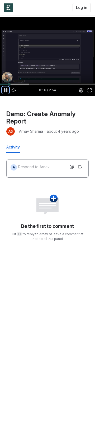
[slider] (47, 84)
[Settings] (81, 90)
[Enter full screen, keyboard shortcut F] (89, 90)
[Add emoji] (72, 167)
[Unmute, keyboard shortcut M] (14, 90)
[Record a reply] (80, 167)
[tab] (13, 148)
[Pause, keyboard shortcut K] (5, 90)
